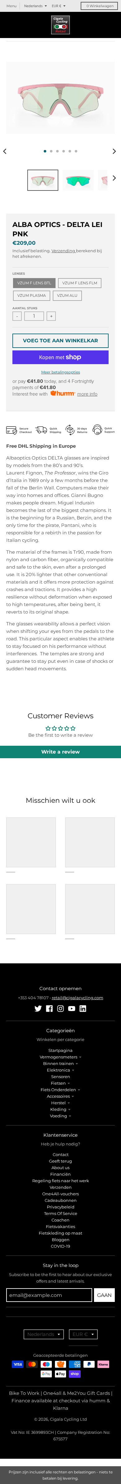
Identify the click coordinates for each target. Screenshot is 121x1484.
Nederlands (33, 5)
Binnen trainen (58, 1063)
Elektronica (58, 1069)
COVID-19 (60, 1246)
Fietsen (58, 1083)
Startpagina (60, 1050)
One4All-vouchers (60, 1193)
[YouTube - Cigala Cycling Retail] (71, 1008)
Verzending (64, 250)
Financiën (60, 1174)
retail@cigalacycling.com (77, 997)
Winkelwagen (100, 6)
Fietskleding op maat (60, 1233)
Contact (61, 1154)
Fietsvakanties (60, 1226)
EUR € (56, 5)
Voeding (58, 1115)
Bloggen (60, 1239)
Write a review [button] (60, 752)
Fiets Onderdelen (58, 1089)
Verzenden (61, 1187)
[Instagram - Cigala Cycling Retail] (60, 1008)
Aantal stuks (24, 308)
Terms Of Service (60, 1213)
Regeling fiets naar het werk (60, 1180)
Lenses (18, 274)
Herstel (58, 1102)
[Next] (114, 151)
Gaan (104, 1295)
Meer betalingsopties (60, 372)
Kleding (58, 1109)
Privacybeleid (60, 1206)
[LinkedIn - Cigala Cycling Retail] (83, 1008)
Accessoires (58, 1096)
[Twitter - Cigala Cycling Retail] (38, 1008)
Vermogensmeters (58, 1056)
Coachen (60, 1219)
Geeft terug (60, 1161)
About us (60, 1167)
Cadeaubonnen (61, 1200)
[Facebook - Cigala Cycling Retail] (49, 1008)
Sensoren (60, 1076)
